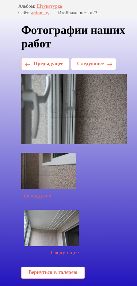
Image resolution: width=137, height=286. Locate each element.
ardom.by (40, 12)
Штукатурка (49, 6)
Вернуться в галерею (52, 272)
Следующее (90, 63)
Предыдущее (48, 63)
